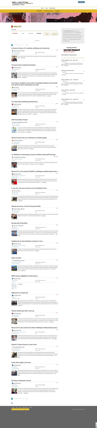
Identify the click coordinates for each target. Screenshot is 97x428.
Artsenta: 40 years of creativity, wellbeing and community (30, 48)
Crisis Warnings (15, 386)
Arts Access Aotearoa (16, 52)
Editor (14, 297)
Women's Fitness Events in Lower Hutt (24, 344)
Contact (30, 407)
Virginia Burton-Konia (16, 89)
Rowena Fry (15, 227)
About (17, 407)
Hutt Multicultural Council (17, 262)
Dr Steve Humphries (16, 69)
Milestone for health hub (19, 293)
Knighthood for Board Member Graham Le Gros (27, 241)
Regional (31, 33)
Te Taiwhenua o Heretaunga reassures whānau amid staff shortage (33, 154)
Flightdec (74, 32)
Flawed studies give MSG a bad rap (22, 311)
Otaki (38, 70)
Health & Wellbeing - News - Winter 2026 (69, 60)
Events (42, 8)
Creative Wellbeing (16, 143)
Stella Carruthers (15, 192)
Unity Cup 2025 (16, 258)
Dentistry (14, 70)
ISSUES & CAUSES (49, 10)
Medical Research (16, 177)
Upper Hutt (38, 125)
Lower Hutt (38, 263)
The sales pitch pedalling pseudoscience (24, 101)
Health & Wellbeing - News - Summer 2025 (69, 99)
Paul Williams (15, 366)
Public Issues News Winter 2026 (67, 70)
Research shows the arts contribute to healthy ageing (29, 137)
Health (14, 160)
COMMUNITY (39, 10)
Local (23, 33)
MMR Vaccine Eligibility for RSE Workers (24, 276)
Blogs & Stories (52, 8)
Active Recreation (16, 228)
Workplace (15, 90)
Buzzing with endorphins (19, 223)
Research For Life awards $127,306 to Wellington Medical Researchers (34, 327)
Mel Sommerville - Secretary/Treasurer (19, 175)
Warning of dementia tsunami (21, 380)
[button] (96, 426)
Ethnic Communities (16, 125)
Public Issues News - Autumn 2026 (68, 90)
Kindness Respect (16, 368)
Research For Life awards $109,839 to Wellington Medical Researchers (34, 171)
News (46, 8)
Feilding (38, 368)
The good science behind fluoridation (23, 65)
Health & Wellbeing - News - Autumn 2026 (69, 79)
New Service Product (16, 298)
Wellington (38, 90)
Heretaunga (39, 160)
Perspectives (15, 107)
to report (67, 39)
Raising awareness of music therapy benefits (26, 206)
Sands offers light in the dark (21, 362)
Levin (37, 298)
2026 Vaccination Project (19, 119)
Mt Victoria (38, 228)
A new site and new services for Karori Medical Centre (29, 188)
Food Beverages (15, 316)
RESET (38, 40)
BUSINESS (57, 10)
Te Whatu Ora (15, 280)
